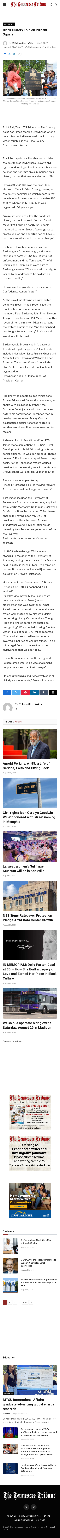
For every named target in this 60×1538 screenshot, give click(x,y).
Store (47, 1516)
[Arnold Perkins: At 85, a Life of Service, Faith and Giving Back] (30, 744)
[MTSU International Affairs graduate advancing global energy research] (30, 1380)
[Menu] (4, 4)
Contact (40, 1520)
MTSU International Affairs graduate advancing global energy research (28, 1404)
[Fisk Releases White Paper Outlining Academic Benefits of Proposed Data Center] (10, 1468)
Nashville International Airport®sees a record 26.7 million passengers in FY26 (39, 1282)
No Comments (34, 47)
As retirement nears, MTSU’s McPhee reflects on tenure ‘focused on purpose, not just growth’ (39, 1432)
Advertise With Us (24, 1520)
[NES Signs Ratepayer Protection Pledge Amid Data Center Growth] (30, 896)
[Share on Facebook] (5, 54)
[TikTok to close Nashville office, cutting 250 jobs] (10, 1246)
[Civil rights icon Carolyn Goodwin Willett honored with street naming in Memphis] (30, 793)
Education (8, 1394)
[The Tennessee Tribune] (29, 4)
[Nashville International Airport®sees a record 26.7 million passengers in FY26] (10, 1285)
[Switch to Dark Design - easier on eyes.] (51, 4)
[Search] (55, 4)
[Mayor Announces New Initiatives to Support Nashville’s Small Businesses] (10, 1265)
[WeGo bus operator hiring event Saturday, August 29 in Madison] (30, 1003)
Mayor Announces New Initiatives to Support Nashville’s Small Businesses (38, 1263)
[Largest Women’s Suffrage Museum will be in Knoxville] (30, 846)
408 (25, 1302)
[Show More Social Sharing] (19, 54)
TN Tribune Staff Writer (22, 43)
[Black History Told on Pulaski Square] (30, 78)
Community (9, 24)
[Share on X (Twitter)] (9, 54)
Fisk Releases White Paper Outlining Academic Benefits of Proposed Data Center (39, 1468)
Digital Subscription (30, 1516)
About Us (12, 1516)
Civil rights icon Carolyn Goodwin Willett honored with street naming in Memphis (29, 817)
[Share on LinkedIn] (14, 54)
